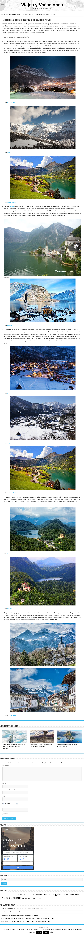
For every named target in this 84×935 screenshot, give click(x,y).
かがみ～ (10, 393)
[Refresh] (17, 804)
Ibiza (26, 895)
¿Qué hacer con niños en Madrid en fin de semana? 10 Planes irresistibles (33, 918)
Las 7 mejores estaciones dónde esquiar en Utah (33, 909)
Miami (64, 894)
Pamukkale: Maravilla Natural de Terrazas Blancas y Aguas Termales (13, 746)
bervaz (9, 554)
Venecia (33, 898)
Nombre (5, 783)
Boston (8, 895)
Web (3, 796)
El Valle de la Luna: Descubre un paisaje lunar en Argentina (41, 745)
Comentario (6, 765)
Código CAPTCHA (7, 813)
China (12, 895)
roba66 (9, 608)
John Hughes (11, 102)
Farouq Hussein (11, 202)
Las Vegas (35, 895)
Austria (12, 206)
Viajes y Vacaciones (42, 4)
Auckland (3, 895)
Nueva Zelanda (11, 898)
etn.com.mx (4, 915)
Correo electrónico (8, 790)
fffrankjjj (9, 325)
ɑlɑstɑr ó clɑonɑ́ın (12, 493)
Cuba (15, 895)
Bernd (9, 152)
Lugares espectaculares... (13, 14)
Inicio (3, 14)
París (23, 898)
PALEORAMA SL (5, 918)
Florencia (21, 895)
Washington (38, 898)
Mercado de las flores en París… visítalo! (21, 912)
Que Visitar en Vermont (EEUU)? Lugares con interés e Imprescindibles (29, 921)
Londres (44, 895)
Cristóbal (4, 921)
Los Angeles (54, 894)
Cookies (42, 932)
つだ (8, 443)
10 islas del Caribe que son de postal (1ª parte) (24, 915)
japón (29, 895)
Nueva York (74, 895)
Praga (26, 898)
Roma (29, 898)
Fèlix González (12, 715)
